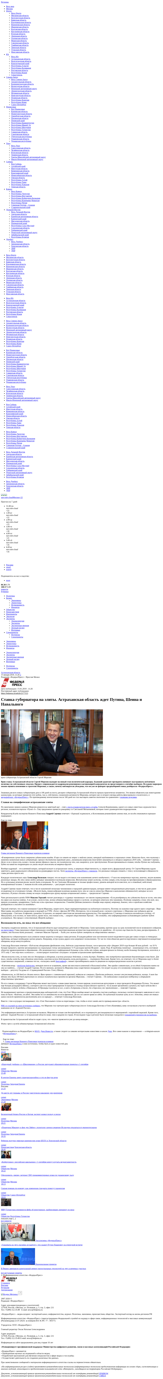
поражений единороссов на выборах (141, 1015)
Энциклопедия (17, 621)
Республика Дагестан (20, 194)
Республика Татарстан (21, 130)
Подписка (15, 635)
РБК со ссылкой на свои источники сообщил (20, 1006)
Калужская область (19, 29)
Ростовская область (19, 70)
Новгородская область (21, 95)
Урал (8, 143)
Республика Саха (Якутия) (22, 226)
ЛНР (13, 248)
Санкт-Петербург (18, 105)
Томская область (18, 187)
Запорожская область (20, 244)
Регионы (5, 2)
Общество (10, 609)
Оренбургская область (20, 116)
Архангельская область (21, 82)
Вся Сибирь (16, 164)
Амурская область (19, 214)
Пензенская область (19, 118)
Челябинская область (20, 150)
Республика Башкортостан (22, 123)
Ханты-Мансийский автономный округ (28, 157)
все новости (6, 1221)
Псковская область (19, 98)
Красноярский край (19, 173)
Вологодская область (20, 86)
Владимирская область (21, 22)
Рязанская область (19, 41)
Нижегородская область (21, 114)
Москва (9, 9)
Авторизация (6, 1290)
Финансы (15, 607)
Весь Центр (16, 13)
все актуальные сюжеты (11, 1273)
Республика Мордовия (21, 127)
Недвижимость (17, 605)
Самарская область (19, 132)
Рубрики (5, 591)
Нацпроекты (11, 614)
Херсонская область (20, 246)
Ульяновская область (20, 139)
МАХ (37, 1031)
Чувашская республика (21, 141)
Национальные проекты (46, 1264)
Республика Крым (19, 73)
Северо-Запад (12, 77)
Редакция (5, 1288)
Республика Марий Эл (21, 125)
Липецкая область (19, 36)
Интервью (15, 630)
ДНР (13, 251)
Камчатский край (18, 219)
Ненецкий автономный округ (24, 89)
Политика (10, 596)
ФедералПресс (9, 1034)
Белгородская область (20, 18)
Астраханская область (20, 59)
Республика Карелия (20, 100)
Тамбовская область (20, 45)
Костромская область (20, 31)
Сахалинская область (20, 228)
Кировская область (19, 111)
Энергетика (16, 603)
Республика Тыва (18, 182)
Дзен (110, 1031)
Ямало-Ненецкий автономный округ (27, 159)
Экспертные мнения (20, 625)
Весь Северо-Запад (19, 79)
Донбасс (9, 239)
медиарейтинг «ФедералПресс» (15, 797)
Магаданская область (20, 221)
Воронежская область (20, 25)
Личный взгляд (17, 628)
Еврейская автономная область (24, 216)
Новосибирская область (21, 175)
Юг (7, 54)
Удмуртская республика (21, 137)
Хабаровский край (19, 230)
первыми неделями (128, 797)
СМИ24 (102, 1376)
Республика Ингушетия (21, 196)
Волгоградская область (21, 61)
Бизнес (9, 598)
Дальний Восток (13, 210)
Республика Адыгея (20, 66)
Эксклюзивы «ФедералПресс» (49, 1240)
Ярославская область (20, 52)
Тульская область (18, 50)
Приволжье (11, 107)
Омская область (18, 178)
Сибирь (9, 162)
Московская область (20, 15)
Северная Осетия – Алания (23, 205)
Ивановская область (20, 27)
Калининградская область (22, 84)
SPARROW (103, 1373)
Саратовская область (20, 134)
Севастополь (16, 75)
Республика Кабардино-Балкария (25, 198)
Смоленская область (20, 43)
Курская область (18, 34)
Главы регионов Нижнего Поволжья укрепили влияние (29, 1041)
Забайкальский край (20, 235)
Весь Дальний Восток (20, 212)
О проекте (5, 1283)
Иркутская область (19, 168)
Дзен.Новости (47, 1031)
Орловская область (19, 38)
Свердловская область (20, 148)
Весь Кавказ (16, 191)
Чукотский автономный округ (24, 232)
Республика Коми (19, 102)
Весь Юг (15, 57)
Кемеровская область (20, 171)
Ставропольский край (20, 207)
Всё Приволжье (18, 109)
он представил (7, 930)
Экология (10, 616)
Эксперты (10, 619)
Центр (9, 11)
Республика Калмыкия (21, 68)
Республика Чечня (19, 203)
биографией (61, 961)
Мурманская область (20, 93)
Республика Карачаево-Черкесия (25, 200)
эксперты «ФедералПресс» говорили (81, 871)
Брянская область (18, 20)
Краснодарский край (20, 63)
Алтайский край (18, 166)
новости (4, 589)
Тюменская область (19, 155)
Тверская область (18, 47)
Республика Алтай (19, 180)
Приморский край (19, 223)
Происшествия (12, 612)
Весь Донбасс (17, 242)
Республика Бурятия (20, 237)
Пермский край (18, 121)
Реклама (9, 565)
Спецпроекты (12, 632)
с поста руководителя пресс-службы (82, 807)
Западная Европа (17, 1084)
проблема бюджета (26, 966)
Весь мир (10, 6)
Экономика (16, 600)
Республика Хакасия (20, 184)
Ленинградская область (21, 91)
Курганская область (19, 152)
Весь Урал (15, 146)
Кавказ (9, 189)
